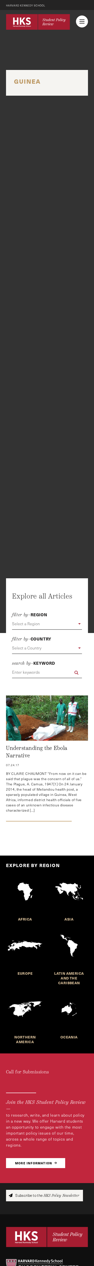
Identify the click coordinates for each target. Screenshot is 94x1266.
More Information (33, 1163)
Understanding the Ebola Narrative (36, 752)
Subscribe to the (47, 1195)
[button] (47, 624)
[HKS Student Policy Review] (38, 22)
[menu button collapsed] (82, 21)
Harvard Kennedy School (25, 5)
